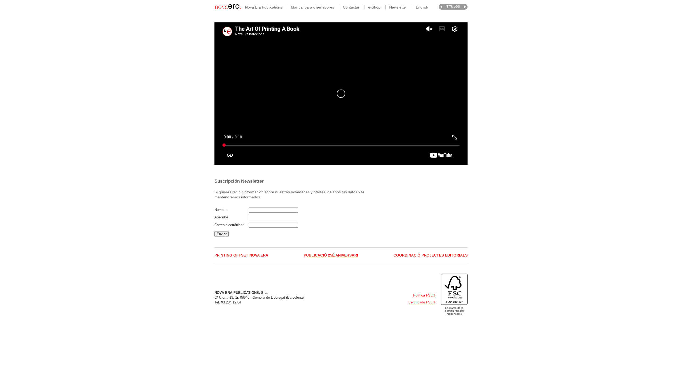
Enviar (221, 234)
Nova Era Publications (263, 7)
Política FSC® (424, 295)
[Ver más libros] (441, 7)
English (422, 7)
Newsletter (398, 7)
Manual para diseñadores (312, 7)
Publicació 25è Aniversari (331, 255)
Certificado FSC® (422, 302)
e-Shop (374, 7)
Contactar (351, 7)
